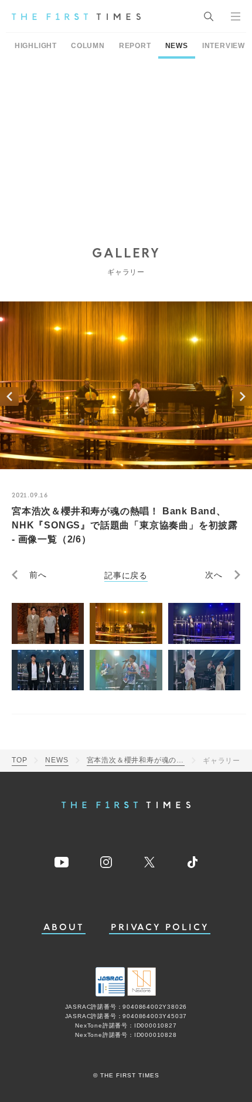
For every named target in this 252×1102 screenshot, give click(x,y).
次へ (214, 574)
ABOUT (63, 928)
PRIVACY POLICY (160, 928)
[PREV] (9, 396)
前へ (38, 574)
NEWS (176, 46)
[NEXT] (242, 396)
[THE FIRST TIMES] (76, 16)
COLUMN (88, 46)
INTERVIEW (223, 46)
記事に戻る (126, 574)
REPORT (135, 46)
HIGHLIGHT (36, 46)
